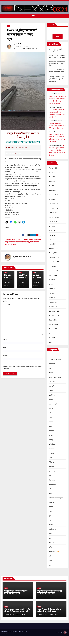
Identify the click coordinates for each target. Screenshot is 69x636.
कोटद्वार (51, 408)
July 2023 (52, 333)
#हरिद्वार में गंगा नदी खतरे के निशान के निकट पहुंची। (25, 48)
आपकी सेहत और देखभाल (55, 377)
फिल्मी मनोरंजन (53, 484)
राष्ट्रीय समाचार (53, 529)
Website (5, 355)
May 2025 (52, 235)
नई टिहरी (51, 448)
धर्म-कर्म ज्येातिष (53, 444)
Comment (6, 305)
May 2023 (52, 342)
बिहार (50, 493)
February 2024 (53, 302)
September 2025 (54, 217)
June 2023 (52, 338)
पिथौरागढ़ (51, 466)
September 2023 (54, 324)
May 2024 (52, 288)
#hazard (26, 46)
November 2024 (54, 262)
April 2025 (52, 239)
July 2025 (52, 226)
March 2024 (52, 297)
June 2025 (52, 230)
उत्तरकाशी (51, 386)
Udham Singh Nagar (55, 359)
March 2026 (52, 190)
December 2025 (54, 204)
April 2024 (52, 293)
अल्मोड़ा (51, 372)
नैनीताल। (51, 462)
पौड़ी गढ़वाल (52, 480)
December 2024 (54, 257)
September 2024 (54, 271)
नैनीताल (51, 457)
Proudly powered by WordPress (9, 631)
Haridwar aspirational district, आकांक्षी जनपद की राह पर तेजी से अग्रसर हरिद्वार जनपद (57, 125)
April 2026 (52, 186)
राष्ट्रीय (51, 524)
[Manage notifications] (65, 632)
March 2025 (52, 244)
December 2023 (54, 311)
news (50, 355)
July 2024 (52, 280)
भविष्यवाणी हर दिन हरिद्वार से (56, 498)
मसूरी (50, 511)
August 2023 (53, 329)
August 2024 (53, 275)
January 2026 (53, 199)
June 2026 (52, 177)
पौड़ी (50, 475)
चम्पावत (51, 422)
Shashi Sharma (19, 44)
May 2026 (52, 181)
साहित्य (51, 556)
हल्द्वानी (51, 565)
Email (5, 347)
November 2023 (54, 315)
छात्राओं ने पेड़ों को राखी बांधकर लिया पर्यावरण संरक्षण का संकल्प (49, 592)
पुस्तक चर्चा (52, 471)
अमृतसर (51, 368)
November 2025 (54, 208)
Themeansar (4, 633)
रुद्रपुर (51, 538)
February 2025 (53, 248)
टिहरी (50, 426)
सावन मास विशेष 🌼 (54, 551)
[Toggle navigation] (33, 16)
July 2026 (52, 172)
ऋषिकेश (51, 399)
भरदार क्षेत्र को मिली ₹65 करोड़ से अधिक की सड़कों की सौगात (49, 610)
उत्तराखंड (51, 390)
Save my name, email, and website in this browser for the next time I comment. (22, 367)
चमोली (50, 417)
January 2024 (53, 306)
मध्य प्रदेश (51, 502)
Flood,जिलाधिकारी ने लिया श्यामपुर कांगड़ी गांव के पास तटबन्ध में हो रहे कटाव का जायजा (14, 242)
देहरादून (51, 435)
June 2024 (52, 284)
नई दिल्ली (51, 453)
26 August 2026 (10, 596)
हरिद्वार (9, 26)
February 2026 (53, 195)
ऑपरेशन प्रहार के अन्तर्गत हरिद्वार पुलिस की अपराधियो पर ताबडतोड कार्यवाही (57, 63)
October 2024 (53, 266)
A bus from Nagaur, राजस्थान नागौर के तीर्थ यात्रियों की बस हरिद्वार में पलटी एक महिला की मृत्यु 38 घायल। (57, 150)
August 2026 (53, 168)
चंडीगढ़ (51, 413)
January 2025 (53, 253)
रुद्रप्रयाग (51, 542)
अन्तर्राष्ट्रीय (52, 364)
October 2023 (53, 320)
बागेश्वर (51, 489)
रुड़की (50, 533)
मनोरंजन (51, 507)
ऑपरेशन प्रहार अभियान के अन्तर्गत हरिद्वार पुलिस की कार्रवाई (15, 592)
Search (51, 25)
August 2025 (53, 221)
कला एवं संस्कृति (53, 404)
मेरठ (50, 520)
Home (57, 632)
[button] (63, 16)
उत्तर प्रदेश (52, 381)
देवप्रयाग (51, 431)
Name (5, 339)
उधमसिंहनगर (52, 395)
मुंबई (50, 515)
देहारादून (51, 440)
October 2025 (53, 212)
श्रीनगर (51, 547)
